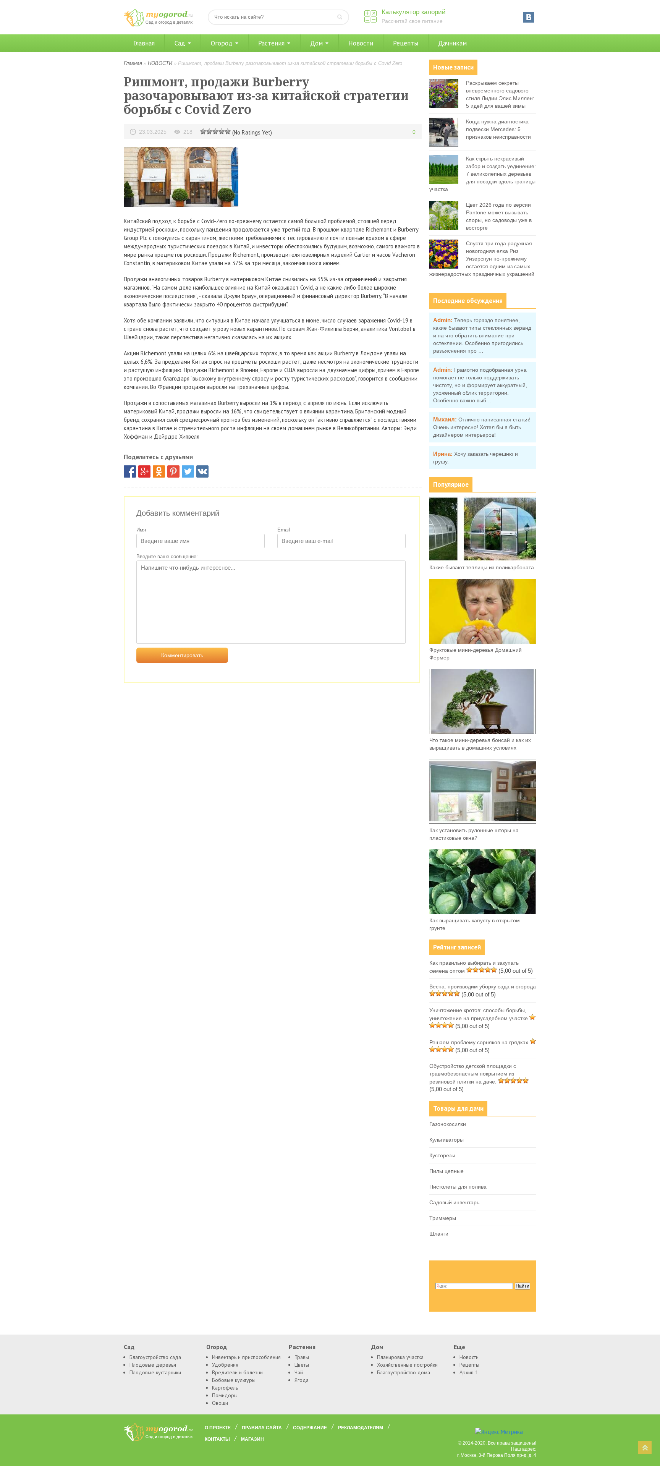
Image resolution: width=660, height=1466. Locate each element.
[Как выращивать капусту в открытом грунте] (482, 912)
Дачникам (452, 43)
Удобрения (225, 1364)
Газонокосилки (447, 1124)
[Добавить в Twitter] (188, 471)
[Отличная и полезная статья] (228, 131)
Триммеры (442, 1218)
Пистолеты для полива (458, 1187)
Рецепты (405, 43)
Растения (271, 43)
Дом (316, 43)
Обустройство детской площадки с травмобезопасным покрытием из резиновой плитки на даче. (472, 1074)
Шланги (438, 1234)
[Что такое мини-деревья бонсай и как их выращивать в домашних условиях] (482, 732)
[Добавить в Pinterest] (173, 471)
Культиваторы (446, 1140)
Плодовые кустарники (155, 1372)
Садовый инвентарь (454, 1202)
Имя (141, 530)
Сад (180, 43)
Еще (459, 1347)
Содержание (310, 1427)
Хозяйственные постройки (407, 1364)
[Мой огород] (158, 24)
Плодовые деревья (152, 1364)
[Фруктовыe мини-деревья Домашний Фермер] (482, 642)
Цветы (301, 1364)
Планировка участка (400, 1357)
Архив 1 (468, 1372)
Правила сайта (262, 1427)
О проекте (218, 1427)
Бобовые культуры (234, 1380)
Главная (144, 43)
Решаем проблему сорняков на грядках (478, 1042)
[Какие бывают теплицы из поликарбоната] (482, 559)
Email (283, 530)
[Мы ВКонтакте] (528, 17)
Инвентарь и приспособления (246, 1357)
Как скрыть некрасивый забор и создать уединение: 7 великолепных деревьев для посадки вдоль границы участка (482, 174)
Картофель (225, 1387)
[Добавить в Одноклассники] (159, 471)
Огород (222, 43)
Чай (298, 1372)
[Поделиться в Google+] (144, 471)
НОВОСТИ (160, 63)
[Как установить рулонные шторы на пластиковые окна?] (482, 822)
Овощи (220, 1403)
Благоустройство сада (155, 1357)
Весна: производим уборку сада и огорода (482, 986)
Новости (360, 43)
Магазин (252, 1439)
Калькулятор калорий (414, 12)
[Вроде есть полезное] (209, 131)
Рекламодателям (360, 1427)
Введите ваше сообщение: (167, 556)
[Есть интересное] (215, 131)
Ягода (301, 1380)
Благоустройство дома (403, 1372)
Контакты (217, 1439)
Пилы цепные (446, 1171)
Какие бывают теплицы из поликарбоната (481, 567)
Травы (301, 1357)
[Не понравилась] (203, 131)
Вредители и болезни (237, 1372)
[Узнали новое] (221, 131)
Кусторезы (442, 1155)
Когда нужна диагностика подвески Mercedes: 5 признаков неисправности (498, 129)
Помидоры (225, 1395)
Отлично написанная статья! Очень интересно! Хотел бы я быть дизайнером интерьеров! (482, 427)
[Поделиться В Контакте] (202, 471)
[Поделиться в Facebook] (130, 471)
